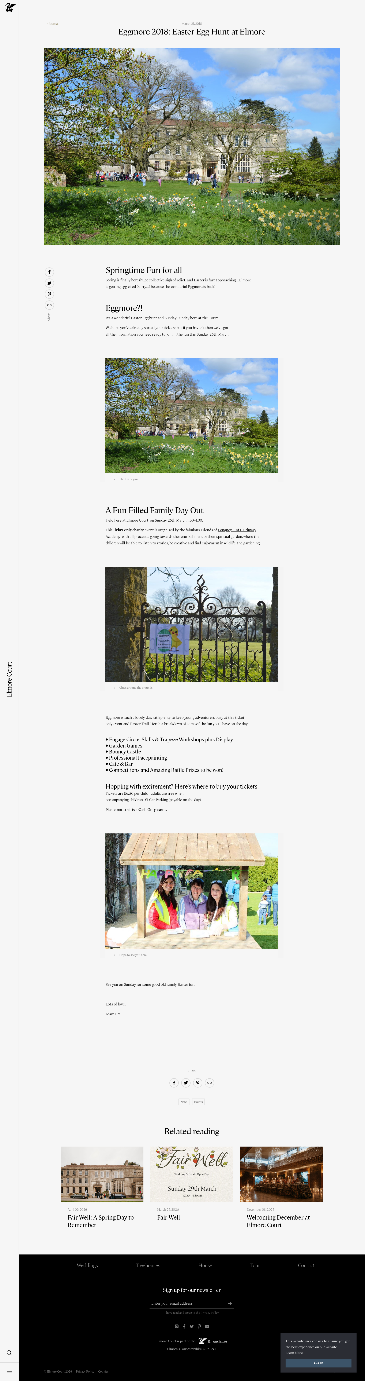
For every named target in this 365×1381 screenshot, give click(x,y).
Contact (306, 1265)
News (184, 1102)
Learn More (294, 1353)
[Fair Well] (191, 1191)
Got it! (318, 1363)
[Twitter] (191, 1326)
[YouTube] (207, 1326)
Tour (255, 1265)
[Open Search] (9, 1353)
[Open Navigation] (9, 1371)
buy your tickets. (237, 786)
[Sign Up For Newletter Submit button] (229, 1303)
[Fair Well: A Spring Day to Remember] (102, 1195)
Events (198, 1102)
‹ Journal (53, 23)
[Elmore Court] (9, 7)
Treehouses (148, 1265)
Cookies (103, 1371)
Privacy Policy (210, 1313)
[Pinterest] (199, 1326)
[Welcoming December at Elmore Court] (281, 1195)
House (205, 1265)
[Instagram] (176, 1326)
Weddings (87, 1265)
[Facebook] (184, 1326)
